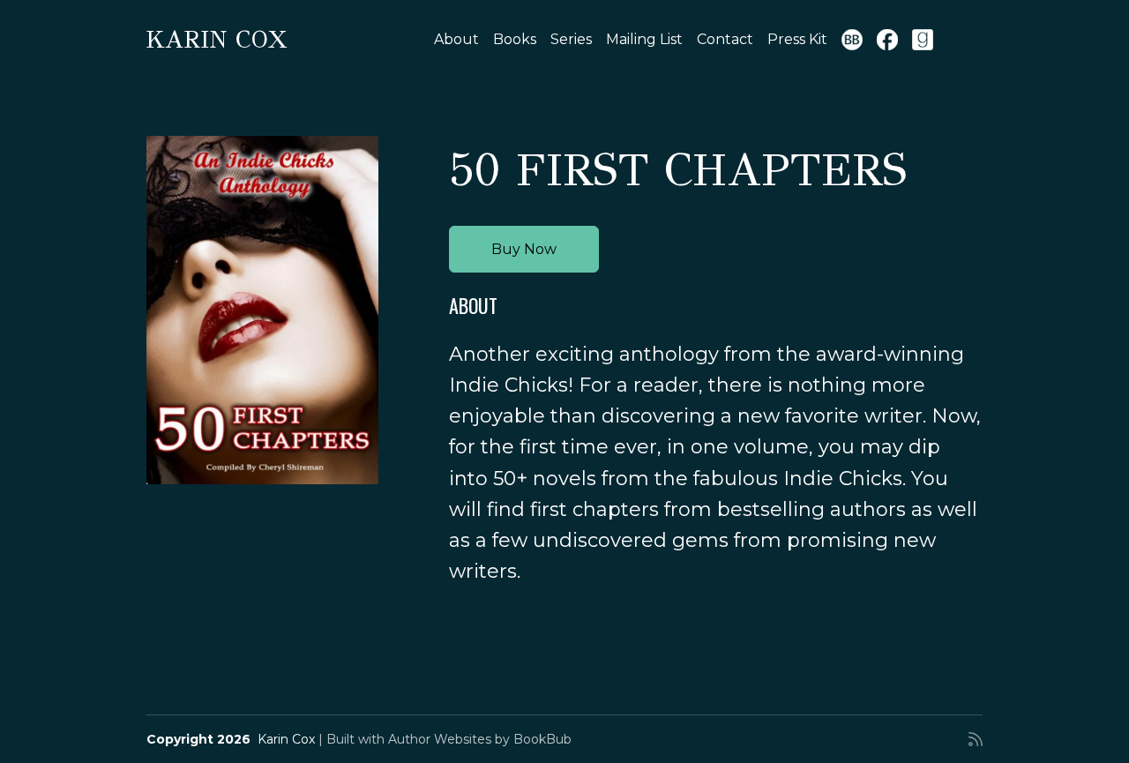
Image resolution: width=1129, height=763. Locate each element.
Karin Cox (216, 39)
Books (514, 39)
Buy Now (524, 249)
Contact (725, 39)
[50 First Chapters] (262, 310)
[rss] (975, 739)
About (456, 39)
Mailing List (644, 39)
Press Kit (797, 39)
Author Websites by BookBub (480, 739)
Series (571, 39)
